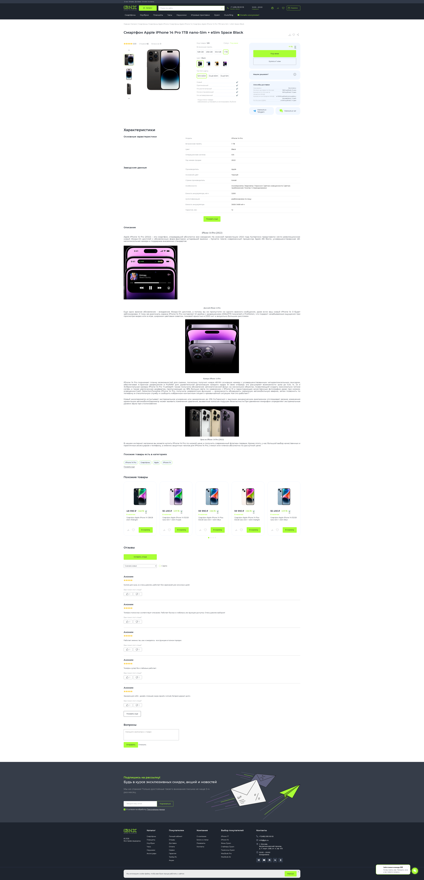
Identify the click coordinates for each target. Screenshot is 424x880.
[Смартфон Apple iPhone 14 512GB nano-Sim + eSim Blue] (284, 496)
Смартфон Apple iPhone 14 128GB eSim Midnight (139, 519)
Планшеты (158, 15)
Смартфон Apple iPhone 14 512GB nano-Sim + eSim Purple (175, 519)
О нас (126, 1)
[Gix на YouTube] (264, 860)
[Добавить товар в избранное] (133, 530)
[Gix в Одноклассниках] (280, 860)
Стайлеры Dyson (227, 847)
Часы (169, 15)
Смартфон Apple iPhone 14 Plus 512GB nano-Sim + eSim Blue (210, 519)
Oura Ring (228, 15)
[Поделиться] (298, 35)
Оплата (144, 1)
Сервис (172, 850)
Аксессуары (151, 854)
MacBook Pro (226, 854)
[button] (208, 537)
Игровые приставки (200, 15)
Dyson (217, 15)
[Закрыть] (298, 871)
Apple (156, 463)
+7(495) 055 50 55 (266, 836)
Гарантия (172, 854)
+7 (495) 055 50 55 (237, 7)
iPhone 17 (225, 836)
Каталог (151, 830)
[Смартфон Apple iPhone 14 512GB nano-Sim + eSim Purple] (176, 496)
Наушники (182, 15)
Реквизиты (201, 843)
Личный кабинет (175, 836)
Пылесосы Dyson (228, 850)
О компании (201, 836)
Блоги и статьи (202, 840)
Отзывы (131, 1)
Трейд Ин (173, 857)
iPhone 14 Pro (130, 463)
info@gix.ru (264, 840)
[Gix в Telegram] (258, 860)
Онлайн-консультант (249, 15)
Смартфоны (130, 15)
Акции (171, 860)
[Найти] (222, 8)
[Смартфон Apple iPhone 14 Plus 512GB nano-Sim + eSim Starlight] (248, 496)
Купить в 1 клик (275, 61)
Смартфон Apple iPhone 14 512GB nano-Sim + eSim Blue (283, 519)
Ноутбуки (144, 15)
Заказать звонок (235, 9)
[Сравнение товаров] (278, 8)
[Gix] (130, 8)
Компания (202, 830)
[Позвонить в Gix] (228, 8)
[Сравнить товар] (128, 530)
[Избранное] (283, 8)
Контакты (151, 1)
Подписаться (165, 804)
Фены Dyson (226, 843)
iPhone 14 (167, 463)
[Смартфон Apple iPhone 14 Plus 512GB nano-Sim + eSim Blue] (212, 496)
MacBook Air (226, 857)
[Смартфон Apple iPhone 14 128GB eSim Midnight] (140, 496)
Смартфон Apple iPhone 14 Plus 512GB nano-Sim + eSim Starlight (247, 519)
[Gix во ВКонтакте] (275, 860)
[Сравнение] (290, 35)
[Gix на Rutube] (269, 860)
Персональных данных (156, 809)
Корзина (294, 8)
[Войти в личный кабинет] (272, 8)
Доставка (138, 1)
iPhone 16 (225, 840)
